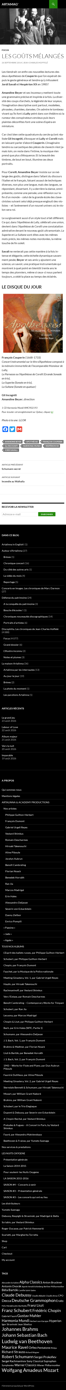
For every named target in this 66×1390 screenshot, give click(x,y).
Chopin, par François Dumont (20, 965)
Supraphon (50, 1361)
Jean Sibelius (25, 1324)
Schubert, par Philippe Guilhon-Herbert (25, 958)
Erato (59, 1301)
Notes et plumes (12, 657)
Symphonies (8, 1365)
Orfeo (33, 1347)
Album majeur (9, 736)
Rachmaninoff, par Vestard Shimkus (23, 990)
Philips (54, 1348)
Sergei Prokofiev (45, 1357)
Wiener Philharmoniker (48, 1365)
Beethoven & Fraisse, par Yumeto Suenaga (26, 1140)
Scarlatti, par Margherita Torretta (20, 1234)
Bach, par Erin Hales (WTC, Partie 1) (23, 1027)
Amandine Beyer (13, 442)
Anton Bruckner (52, 1282)
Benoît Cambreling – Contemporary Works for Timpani (34, 1002)
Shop (4, 1241)
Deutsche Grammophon (34, 1300)
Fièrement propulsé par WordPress (18, 1385)
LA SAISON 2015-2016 (16, 1178)
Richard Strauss (13, 1352)
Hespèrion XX (52, 446)
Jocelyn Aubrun (14, 858)
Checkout (7, 1253)
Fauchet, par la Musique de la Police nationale (28, 971)
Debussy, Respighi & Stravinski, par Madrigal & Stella (30, 1215)
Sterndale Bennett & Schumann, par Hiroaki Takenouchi (34, 1087)
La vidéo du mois (13, 575)
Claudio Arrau (52, 1296)
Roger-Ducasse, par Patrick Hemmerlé (23, 1228)
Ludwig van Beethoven (27, 1341)
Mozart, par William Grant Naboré (22, 1093)
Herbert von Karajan (39, 1321)
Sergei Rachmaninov (14, 1361)
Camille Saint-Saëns (27, 1290)
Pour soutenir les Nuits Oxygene (21, 1172)
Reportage (9, 582)
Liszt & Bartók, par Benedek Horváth (23, 1053)
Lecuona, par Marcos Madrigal (20, 1015)
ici (52, 412)
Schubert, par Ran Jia (15, 1009)
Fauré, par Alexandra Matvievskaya (23, 1134)
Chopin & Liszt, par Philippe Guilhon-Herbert (28, 1021)
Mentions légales (11, 796)
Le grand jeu (8, 717)
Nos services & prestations (16, 1147)
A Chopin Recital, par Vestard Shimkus (24, 1118)
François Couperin (52, 442)
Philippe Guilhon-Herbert (19, 814)
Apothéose (32, 442)
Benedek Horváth (14, 877)
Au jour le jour (11, 676)
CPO (60, 1295)
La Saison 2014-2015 (15, 1165)
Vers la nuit (8, 745)
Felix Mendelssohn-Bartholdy (14, 1306)
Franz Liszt (35, 1305)
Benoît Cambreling (15, 864)
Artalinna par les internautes (19, 669)
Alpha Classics (30, 1282)
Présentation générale (15, 1159)
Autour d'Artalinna (12, 550)
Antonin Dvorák (11, 1286)
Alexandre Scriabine (10, 1283)
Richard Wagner (32, 1352)
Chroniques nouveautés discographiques (26, 616)
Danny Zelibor (13, 915)
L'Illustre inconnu (13, 650)
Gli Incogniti (11, 446)
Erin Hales (11, 896)
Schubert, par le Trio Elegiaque (20, 1106)
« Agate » (8, 940)
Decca (6, 1300)
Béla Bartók (10, 1290)
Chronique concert (14, 563)
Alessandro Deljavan (16, 902)
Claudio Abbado (38, 1296)
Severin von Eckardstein (18, 908)
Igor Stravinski (9, 1324)
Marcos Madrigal (14, 890)
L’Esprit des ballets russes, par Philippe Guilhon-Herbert (34, 952)
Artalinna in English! (13, 544)
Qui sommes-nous (11, 789)
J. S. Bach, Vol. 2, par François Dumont (24, 1059)
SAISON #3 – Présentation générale (23, 1190)
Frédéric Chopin (46, 1310)
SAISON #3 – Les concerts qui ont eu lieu (26, 1197)
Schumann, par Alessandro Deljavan (23, 1034)
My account (8, 1259)
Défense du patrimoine (14, 597)
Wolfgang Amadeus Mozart (30, 1370)
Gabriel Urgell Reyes (16, 827)
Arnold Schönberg (35, 1286)
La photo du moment (15, 688)
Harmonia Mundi (31, 446)
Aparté (25, 1286)
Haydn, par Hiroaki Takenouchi (20, 984)
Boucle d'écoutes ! (13, 610)
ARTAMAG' (10, 4)
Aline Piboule (12, 852)
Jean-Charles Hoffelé (35, 62)
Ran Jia (9, 883)
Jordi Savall (11, 450)
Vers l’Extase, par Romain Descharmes (24, 996)
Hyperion (55, 1321)
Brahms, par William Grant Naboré (23, 1100)
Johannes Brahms (20, 1329)
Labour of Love (10, 727)
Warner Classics (25, 1365)
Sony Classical (35, 1361)
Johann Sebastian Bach (24, 1335)
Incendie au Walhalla (13, 479)
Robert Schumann (18, 1356)
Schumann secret (12, 466)
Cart (4, 1247)
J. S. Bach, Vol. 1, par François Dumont (24, 1040)
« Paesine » (9, 927)
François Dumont (14, 821)
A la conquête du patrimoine (19, 603)
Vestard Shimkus (14, 833)
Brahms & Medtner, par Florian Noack (24, 1046)
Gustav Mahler (29, 1315)
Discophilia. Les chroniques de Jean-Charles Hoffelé (30, 629)
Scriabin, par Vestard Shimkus (18, 1222)
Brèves (7, 556)
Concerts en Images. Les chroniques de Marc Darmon (31, 588)
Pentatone (43, 1347)
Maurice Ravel (15, 1347)
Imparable (7, 755)
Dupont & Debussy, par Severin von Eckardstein (29, 1112)
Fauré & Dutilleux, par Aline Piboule (23, 1074)
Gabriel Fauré (9, 1316)
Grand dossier (11, 644)
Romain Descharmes (16, 839)
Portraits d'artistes (14, 622)
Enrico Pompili (13, 921)
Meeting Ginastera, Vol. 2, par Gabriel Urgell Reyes (31, 1081)
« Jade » (8, 933)
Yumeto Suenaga (11, 1209)
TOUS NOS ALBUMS (13, 946)
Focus (5, 50)
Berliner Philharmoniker (54, 1286)
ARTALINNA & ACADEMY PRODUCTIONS (25, 802)
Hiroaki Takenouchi (15, 846)
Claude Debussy (16, 1294)
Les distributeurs (11, 1203)
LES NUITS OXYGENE (13, 1153)
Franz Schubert (17, 1310)
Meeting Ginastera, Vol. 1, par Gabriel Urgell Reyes (31, 977)
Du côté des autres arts (16, 569)
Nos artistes (10, 808)
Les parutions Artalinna (16, 694)
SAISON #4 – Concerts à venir (20, 1184)
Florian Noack (13, 871)
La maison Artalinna (13, 663)
